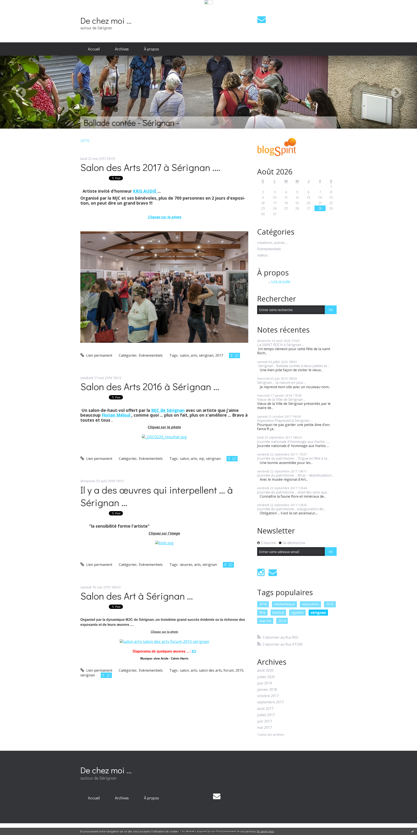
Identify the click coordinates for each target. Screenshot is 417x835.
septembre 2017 (270, 702)
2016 (263, 604)
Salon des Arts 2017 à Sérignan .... (150, 167)
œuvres (186, 564)
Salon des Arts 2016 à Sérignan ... (149, 386)
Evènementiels (151, 355)
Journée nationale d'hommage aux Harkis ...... (293, 441)
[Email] (261, 19)
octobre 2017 (268, 696)
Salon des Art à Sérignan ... (136, 595)
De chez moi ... (106, 20)
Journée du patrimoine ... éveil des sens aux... (293, 492)
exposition (310, 604)
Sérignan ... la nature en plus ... (281, 382)
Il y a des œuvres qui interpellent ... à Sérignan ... (156, 496)
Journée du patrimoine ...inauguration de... (291, 509)
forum (228, 670)
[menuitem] (93, 49)
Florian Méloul (116, 415)
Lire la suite (280, 281)
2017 (219, 355)
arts (194, 355)
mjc (201, 458)
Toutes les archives (270, 735)
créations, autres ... (272, 243)
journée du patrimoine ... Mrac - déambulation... (295, 475)
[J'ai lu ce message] (412, 831)
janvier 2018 (267, 690)
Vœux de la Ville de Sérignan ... (281, 399)
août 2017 (265, 709)
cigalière (297, 612)
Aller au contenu (15, 9)
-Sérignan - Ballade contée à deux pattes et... (293, 365)
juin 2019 (264, 683)
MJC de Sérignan (168, 410)
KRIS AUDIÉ (145, 191)
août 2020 (265, 670)
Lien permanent (98, 355)
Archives (122, 48)
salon (184, 355)
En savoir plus (265, 831)
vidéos (262, 255)
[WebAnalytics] (208, 2)
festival (278, 612)
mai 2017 (264, 728)
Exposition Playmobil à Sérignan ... (284, 420)
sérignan (206, 355)
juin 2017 (264, 721)
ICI (194, 651)
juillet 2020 (266, 677)
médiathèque (284, 604)
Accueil (94, 48)
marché (265, 620)
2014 (282, 620)
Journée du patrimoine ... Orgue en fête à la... (293, 458)
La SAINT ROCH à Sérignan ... (280, 344)
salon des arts (210, 670)
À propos (151, 48)
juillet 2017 (266, 715)
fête (262, 612)
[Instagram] (261, 572)
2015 (239, 670)
